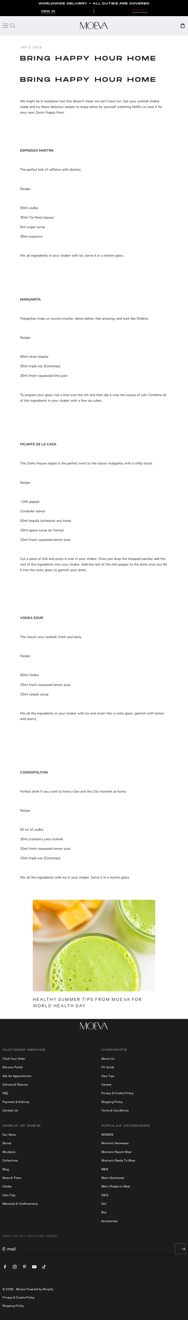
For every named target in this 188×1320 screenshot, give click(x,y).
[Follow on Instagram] (14, 1266)
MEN (104, 1169)
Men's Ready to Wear (115, 1186)
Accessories (109, 1221)
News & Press (11, 1178)
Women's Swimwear (115, 1143)
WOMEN (107, 1134)
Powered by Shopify (39, 1289)
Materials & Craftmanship (20, 1203)
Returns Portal (12, 1067)
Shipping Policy (112, 1102)
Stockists (8, 1152)
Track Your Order (13, 1058)
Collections (10, 1160)
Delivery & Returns (15, 1084)
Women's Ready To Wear (118, 1160)
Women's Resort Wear (116, 1152)
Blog (5, 1169)
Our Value (9, 1134)
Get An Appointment (16, 1076)
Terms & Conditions (115, 1110)
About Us (107, 1058)
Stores (6, 1143)
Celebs (7, 1186)
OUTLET (140, 10)
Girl (103, 1203)
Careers (106, 1084)
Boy (104, 1212)
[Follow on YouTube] (34, 1266)
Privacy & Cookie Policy (117, 1093)
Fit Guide (107, 1067)
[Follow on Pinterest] (24, 1266)
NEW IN (48, 11)
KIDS (104, 1195)
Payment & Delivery (15, 1102)
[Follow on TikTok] (44, 1266)
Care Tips (107, 1076)
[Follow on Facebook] (4, 1266)
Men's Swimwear (112, 1178)
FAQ (5, 1093)
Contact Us (10, 1110)
